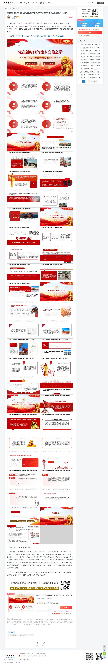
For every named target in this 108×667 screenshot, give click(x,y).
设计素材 (26, 653)
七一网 (32, 653)
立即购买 (66, 608)
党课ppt (37, 653)
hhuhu (13, 16)
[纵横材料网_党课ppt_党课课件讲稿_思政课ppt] (9, 656)
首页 (7, 8)
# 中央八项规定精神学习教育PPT (25, 635)
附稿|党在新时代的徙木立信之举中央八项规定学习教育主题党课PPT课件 (37, 12)
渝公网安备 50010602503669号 (27, 656)
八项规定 (12, 8)
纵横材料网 (21, 575)
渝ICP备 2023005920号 (40, 656)
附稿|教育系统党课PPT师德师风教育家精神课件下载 (93, 48)
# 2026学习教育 (12, 635)
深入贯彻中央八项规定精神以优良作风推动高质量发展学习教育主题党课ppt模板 (40, 36)
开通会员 (101, 3)
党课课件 (43, 653)
